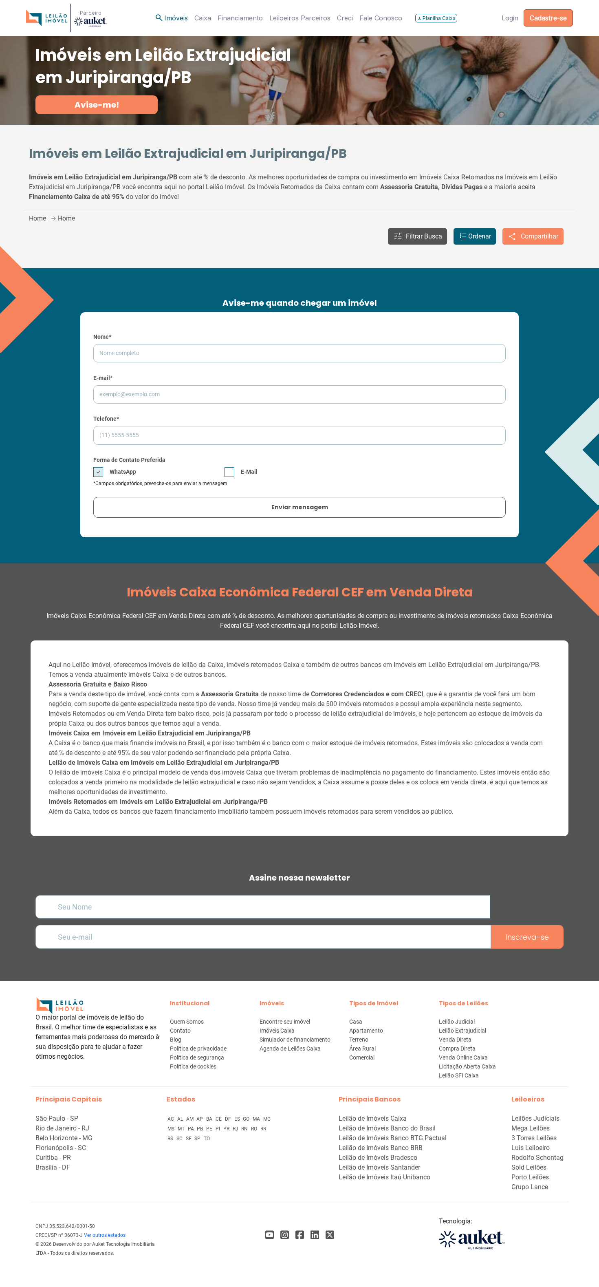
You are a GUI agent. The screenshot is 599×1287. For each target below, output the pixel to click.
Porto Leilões (530, 1177)
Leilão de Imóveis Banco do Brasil (387, 1128)
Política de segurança (197, 1057)
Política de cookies (193, 1066)
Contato (180, 1030)
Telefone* (106, 418)
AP (200, 1119)
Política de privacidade (198, 1048)
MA (257, 1119)
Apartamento (366, 1030)
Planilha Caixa (436, 18)
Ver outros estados (105, 1235)
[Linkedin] (315, 1235)
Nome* (102, 336)
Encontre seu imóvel (285, 1021)
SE (189, 1138)
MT (182, 1129)
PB (200, 1129)
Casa (355, 1021)
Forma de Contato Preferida (129, 460)
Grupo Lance (529, 1187)
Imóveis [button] (171, 18)
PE (210, 1129)
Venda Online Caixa (463, 1057)
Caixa (202, 18)
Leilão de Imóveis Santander (379, 1167)
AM (190, 1119)
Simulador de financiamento (295, 1039)
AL (180, 1119)
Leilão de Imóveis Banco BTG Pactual (393, 1138)
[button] (417, 236)
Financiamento (240, 18)
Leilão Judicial (457, 1021)
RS (170, 1138)
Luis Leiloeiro (530, 1148)
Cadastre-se (548, 18)
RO (254, 1129)
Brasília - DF (52, 1167)
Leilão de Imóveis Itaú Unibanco (384, 1177)
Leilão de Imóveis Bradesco (378, 1157)
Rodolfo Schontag (537, 1157)
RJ (236, 1129)
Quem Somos (187, 1021)
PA (191, 1129)
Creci (345, 18)
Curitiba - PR (53, 1157)
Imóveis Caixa (277, 1030)
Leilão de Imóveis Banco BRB (381, 1148)
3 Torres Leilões (534, 1138)
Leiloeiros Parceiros (299, 18)
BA (210, 1119)
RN (245, 1129)
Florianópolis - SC (60, 1148)
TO (207, 1138)
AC (171, 1119)
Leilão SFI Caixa (459, 1075)
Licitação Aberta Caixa (467, 1066)
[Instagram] (284, 1235)
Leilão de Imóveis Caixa (373, 1118)
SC (180, 1138)
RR (263, 1129)
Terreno (358, 1039)
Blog (175, 1039)
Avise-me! (97, 104)
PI (218, 1129)
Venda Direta (455, 1039)
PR (227, 1129)
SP (198, 1138)
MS (171, 1129)
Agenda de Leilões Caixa (290, 1048)
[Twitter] (330, 1235)
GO (247, 1119)
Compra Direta (457, 1048)
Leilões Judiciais (535, 1118)
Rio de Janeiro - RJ (62, 1128)
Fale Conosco (380, 18)
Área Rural (362, 1048)
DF (228, 1119)
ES (237, 1119)
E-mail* (102, 378)
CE (219, 1119)
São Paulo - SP (56, 1118)
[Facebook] (269, 1235)
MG (267, 1119)
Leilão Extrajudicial (462, 1030)
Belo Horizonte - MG (63, 1138)
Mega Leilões (530, 1128)
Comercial (361, 1057)
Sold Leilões (528, 1167)
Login (510, 18)
